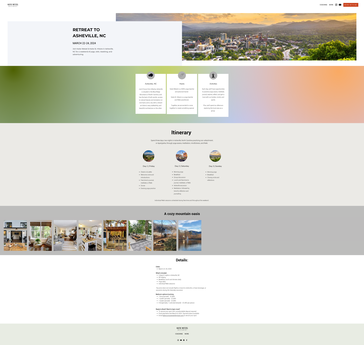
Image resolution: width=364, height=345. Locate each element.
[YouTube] (181, 340)
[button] (323, 4)
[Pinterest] (184, 340)
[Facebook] (187, 340)
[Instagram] (336, 4)
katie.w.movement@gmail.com (173, 315)
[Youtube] (340, 4)
